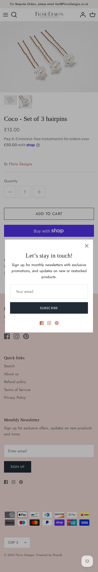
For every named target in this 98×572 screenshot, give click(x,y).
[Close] (86, 245)
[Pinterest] (57, 323)
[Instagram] (49, 323)
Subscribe (49, 308)
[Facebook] (41, 323)
